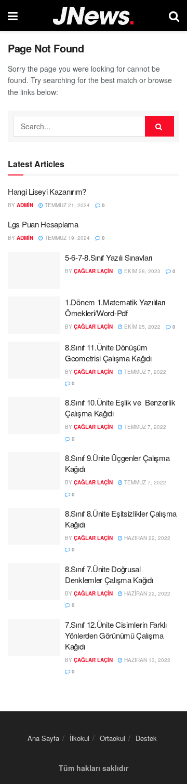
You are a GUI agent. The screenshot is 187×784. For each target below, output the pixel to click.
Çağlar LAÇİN (93, 271)
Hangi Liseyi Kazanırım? (47, 191)
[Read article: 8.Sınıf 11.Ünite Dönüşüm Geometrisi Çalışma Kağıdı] (34, 360)
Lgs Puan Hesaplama (43, 224)
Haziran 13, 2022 (146, 660)
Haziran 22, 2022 (146, 538)
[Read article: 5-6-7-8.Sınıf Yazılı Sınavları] (34, 270)
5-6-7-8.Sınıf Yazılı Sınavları (108, 257)
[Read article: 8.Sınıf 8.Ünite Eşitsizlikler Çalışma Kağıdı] (34, 526)
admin (25, 205)
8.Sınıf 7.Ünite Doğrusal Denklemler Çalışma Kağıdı (109, 574)
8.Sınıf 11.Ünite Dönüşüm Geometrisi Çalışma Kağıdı (108, 352)
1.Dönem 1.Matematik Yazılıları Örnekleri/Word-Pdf (115, 307)
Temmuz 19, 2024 (66, 237)
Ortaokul (112, 738)
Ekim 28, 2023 (142, 271)
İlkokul (79, 738)
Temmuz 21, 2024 (66, 205)
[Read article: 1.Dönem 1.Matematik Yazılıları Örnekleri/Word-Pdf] (34, 315)
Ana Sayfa (43, 738)
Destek (146, 738)
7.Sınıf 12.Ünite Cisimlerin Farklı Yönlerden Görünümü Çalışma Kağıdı (116, 635)
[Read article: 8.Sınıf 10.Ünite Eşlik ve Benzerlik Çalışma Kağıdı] (34, 415)
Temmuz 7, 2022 (144, 371)
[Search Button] (174, 15)
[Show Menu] (13, 15)
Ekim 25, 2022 (142, 326)
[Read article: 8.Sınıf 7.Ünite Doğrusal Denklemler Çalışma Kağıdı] (34, 582)
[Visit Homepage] (93, 16)
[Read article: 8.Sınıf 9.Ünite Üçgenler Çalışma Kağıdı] (34, 471)
